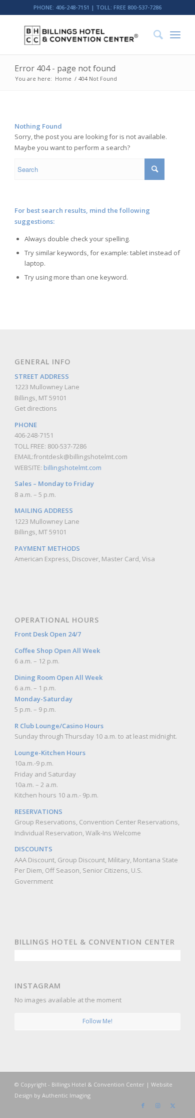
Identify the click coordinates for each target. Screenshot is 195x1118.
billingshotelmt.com (73, 467)
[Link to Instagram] (158, 1105)
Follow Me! (97, 1021)
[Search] (153, 34)
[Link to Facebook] (143, 1105)
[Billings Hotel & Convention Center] (80, 34)
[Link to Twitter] (173, 1105)
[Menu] (175, 34)
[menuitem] (153, 34)
